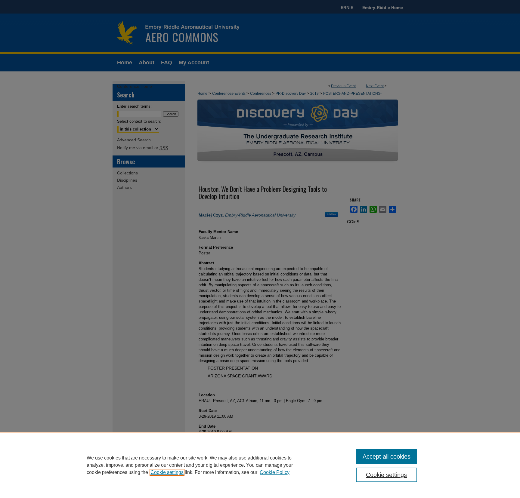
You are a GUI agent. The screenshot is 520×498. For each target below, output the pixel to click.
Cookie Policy (274, 472)
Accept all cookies (386, 456)
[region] (260, 465)
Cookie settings (167, 472)
